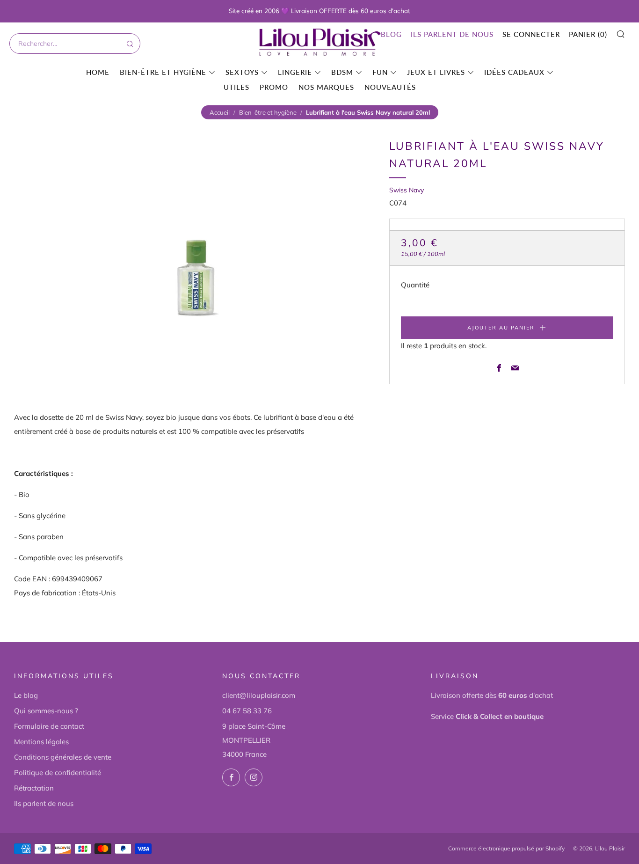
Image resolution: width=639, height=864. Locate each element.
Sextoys (242, 72)
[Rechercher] (129, 43)
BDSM (342, 72)
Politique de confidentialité (57, 772)
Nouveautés (390, 87)
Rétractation (34, 787)
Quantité (415, 285)
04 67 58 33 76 (247, 710)
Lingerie (295, 72)
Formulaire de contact (49, 726)
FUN (380, 72)
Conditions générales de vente (62, 757)
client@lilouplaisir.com (258, 695)
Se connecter (531, 34)
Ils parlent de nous (452, 34)
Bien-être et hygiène (163, 72)
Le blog (26, 695)
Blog (391, 34)
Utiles (236, 87)
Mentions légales (41, 741)
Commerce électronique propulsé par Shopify (506, 848)
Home (97, 72)
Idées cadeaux (514, 72)
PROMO (274, 87)
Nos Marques (326, 87)
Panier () (588, 34)
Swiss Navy (406, 190)
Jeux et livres (436, 72)
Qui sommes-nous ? (46, 710)
